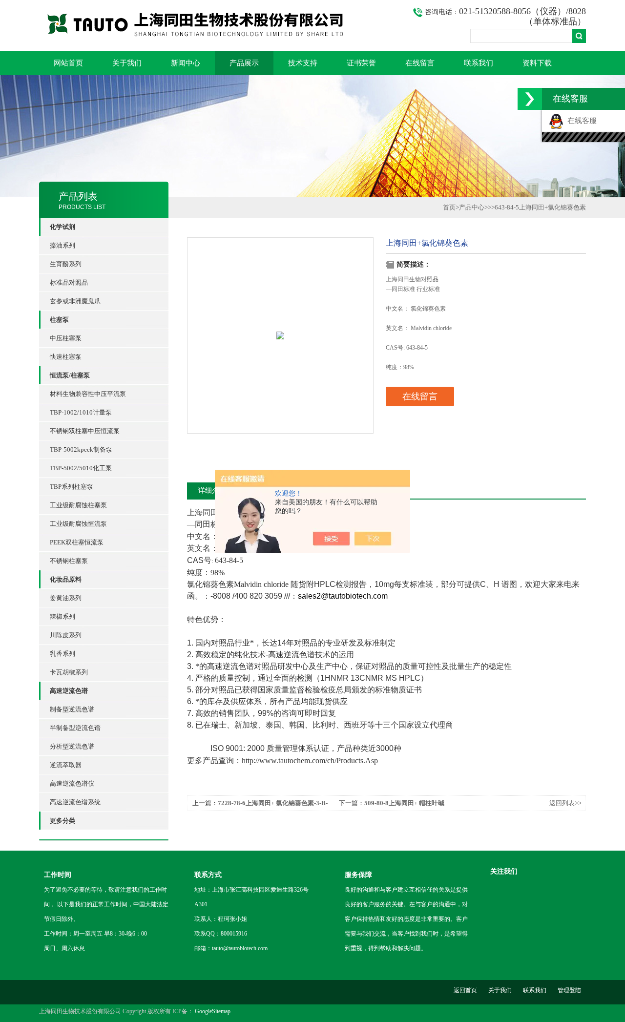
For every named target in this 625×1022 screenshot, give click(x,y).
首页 (449, 207)
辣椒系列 (62, 616)
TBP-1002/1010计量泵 (81, 412)
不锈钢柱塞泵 (69, 560)
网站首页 (68, 63)
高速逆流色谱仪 (72, 783)
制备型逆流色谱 (72, 709)
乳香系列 (62, 653)
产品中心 (471, 207)
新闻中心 (185, 63)
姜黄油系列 (66, 598)
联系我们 (478, 63)
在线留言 (420, 63)
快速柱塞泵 (66, 356)
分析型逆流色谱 (72, 746)
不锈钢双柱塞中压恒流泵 (85, 431)
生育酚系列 (66, 264)
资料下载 (537, 63)
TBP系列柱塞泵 (71, 486)
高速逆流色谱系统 (75, 802)
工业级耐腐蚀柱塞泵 (78, 505)
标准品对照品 (69, 282)
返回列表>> (565, 803)
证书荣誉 (361, 63)
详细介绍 (212, 490)
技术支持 (302, 63)
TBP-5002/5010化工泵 (81, 468)
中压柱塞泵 (66, 338)
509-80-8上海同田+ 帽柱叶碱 (404, 803)
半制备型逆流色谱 (75, 727)
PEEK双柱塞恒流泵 (77, 542)
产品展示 (244, 63)
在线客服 (580, 121)
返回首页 (465, 990)
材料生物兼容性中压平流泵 (88, 393)
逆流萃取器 (66, 765)
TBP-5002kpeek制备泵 (81, 449)
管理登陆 (569, 990)
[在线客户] (530, 99)
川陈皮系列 (66, 635)
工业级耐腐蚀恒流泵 (78, 523)
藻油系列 (62, 245)
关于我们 (127, 63)
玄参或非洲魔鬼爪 (75, 301)
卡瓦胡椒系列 (69, 672)
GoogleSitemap (212, 1011)
